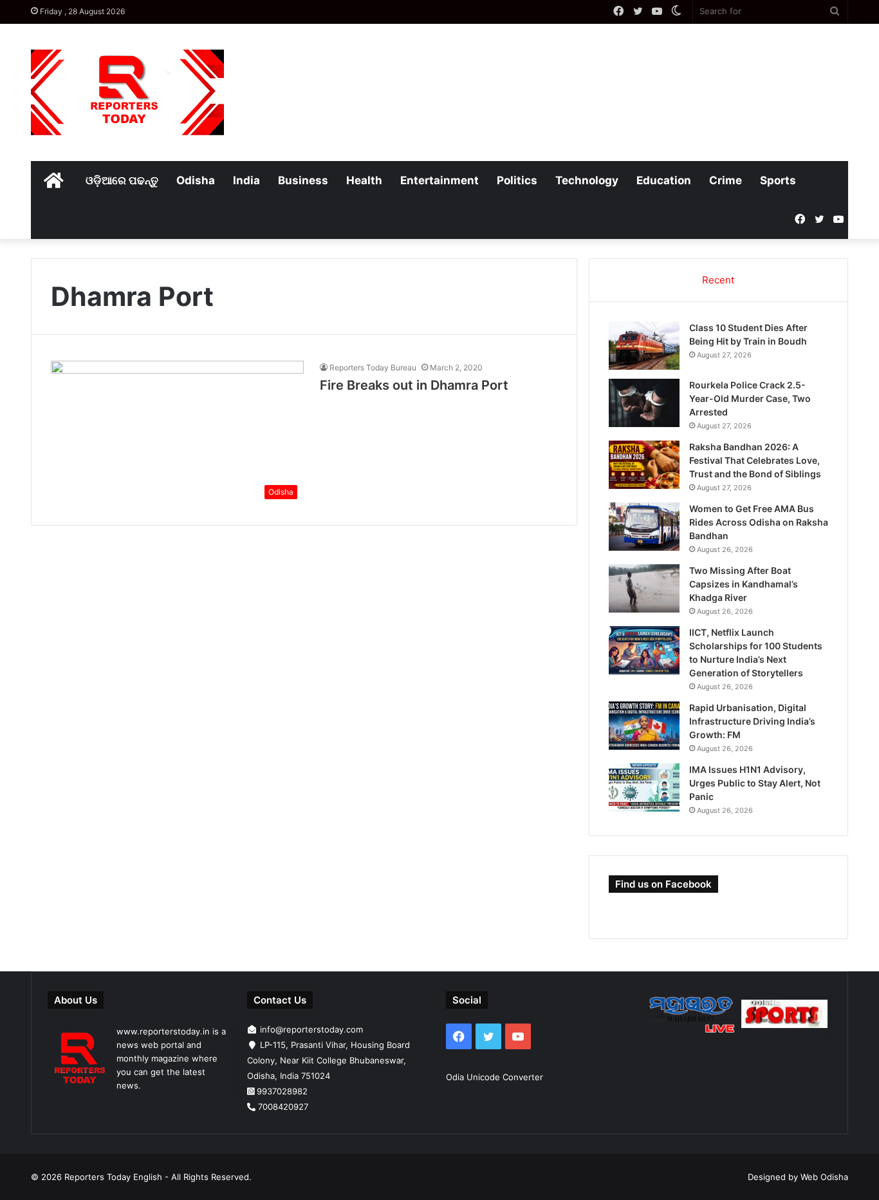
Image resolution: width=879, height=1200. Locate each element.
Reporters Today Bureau (372, 367)
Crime (725, 180)
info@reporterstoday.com (311, 1029)
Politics (517, 180)
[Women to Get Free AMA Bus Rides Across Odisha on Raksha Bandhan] (644, 526)
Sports (778, 180)
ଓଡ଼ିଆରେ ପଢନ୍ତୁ (122, 180)
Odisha (195, 180)
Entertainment (439, 180)
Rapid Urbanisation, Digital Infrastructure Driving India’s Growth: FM (752, 721)
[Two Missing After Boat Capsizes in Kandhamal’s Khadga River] (644, 588)
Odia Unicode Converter (494, 1077)
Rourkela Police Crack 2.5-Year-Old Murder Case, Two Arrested (750, 398)
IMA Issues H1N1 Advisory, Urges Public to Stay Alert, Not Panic (754, 783)
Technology (586, 180)
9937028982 (282, 1091)
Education (663, 180)
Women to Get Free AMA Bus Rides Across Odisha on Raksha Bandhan (758, 522)
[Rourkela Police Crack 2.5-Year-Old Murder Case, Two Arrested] (644, 403)
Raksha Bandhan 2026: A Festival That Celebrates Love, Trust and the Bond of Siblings (755, 460)
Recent (718, 280)
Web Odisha (824, 1177)
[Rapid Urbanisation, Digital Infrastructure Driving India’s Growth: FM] (644, 725)
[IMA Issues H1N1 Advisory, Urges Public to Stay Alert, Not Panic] (644, 787)
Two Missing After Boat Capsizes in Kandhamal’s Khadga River (743, 584)
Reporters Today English (113, 1177)
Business (303, 180)
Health (364, 180)
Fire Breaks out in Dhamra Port (414, 385)
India (246, 180)
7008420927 (283, 1106)
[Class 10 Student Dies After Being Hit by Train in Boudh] (644, 345)
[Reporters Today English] (127, 92)
